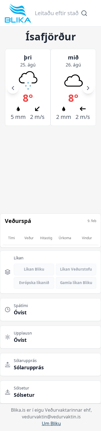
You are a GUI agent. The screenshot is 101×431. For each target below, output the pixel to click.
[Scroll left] (13, 88)
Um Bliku (51, 423)
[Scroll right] (88, 88)
